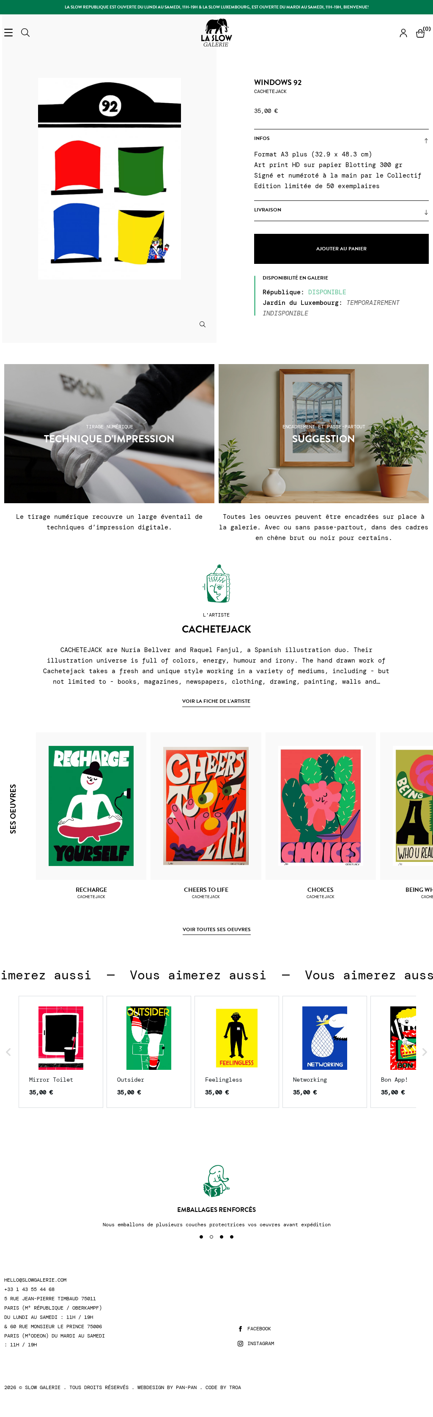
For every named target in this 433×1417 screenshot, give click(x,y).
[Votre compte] (403, 32)
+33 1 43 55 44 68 (29, 1289)
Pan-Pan (186, 1387)
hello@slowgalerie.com (35, 1280)
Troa (235, 1387)
